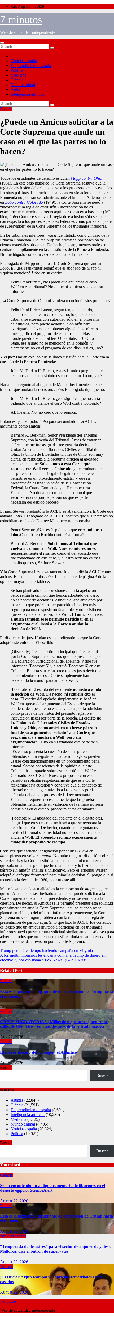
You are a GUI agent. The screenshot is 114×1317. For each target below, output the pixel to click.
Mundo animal (23, 84)
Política (17, 70)
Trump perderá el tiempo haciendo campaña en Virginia (46, 950)
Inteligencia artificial (28, 94)
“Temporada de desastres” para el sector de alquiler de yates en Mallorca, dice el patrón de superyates (57, 1248)
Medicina (18, 75)
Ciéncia (17, 80)
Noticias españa (24, 60)
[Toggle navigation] (2, 43)
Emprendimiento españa (31, 65)
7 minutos (21, 20)
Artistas (17, 89)
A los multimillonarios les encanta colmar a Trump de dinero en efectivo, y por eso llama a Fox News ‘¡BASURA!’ (53, 957)
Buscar (6, 1067)
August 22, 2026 (14, 1201)
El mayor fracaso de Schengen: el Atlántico (38, 1052)
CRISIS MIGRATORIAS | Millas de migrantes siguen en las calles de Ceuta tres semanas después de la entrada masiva (54, 1024)
